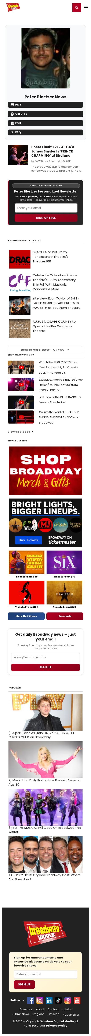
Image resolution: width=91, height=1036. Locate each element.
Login (66, 7)
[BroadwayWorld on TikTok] (58, 1000)
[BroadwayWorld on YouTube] (77, 1000)
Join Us (67, 1009)
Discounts (65, 616)
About (40, 1009)
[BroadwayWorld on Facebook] (30, 1000)
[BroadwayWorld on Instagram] (40, 1000)
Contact (53, 1009)
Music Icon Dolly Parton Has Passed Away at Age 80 (44, 782)
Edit (18, 123)
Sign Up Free (46, 218)
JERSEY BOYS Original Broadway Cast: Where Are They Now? (44, 877)
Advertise (26, 1009)
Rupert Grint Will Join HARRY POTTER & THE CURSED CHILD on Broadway (41, 735)
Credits (21, 114)
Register (54, 7)
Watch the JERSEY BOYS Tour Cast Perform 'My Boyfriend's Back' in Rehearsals (58, 367)
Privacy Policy (56, 1026)
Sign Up (24, 984)
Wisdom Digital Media (57, 1021)
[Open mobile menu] (86, 7)
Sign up (45, 667)
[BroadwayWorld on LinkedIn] (49, 1000)
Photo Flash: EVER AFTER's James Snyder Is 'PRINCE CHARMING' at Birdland (52, 151)
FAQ (18, 132)
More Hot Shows (26, 616)
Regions (38, 1014)
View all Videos (19, 432)
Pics (18, 104)
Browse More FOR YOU (42, 350)
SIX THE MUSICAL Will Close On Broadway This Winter (44, 830)
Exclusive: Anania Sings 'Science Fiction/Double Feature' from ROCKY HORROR (61, 385)
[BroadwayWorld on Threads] (68, 1000)
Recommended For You (24, 240)
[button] (76, 7)
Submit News (21, 1014)
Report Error (71, 1015)
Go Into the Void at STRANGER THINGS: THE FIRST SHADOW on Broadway (59, 417)
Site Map (53, 1014)
